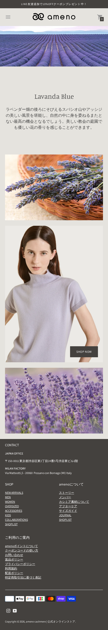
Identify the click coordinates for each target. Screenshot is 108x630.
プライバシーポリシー (20, 564)
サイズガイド (68, 510)
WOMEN (10, 502)
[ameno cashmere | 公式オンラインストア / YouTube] (15, 610)
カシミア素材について (74, 502)
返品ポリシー (14, 559)
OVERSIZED (12, 506)
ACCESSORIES (13, 510)
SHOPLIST (11, 524)
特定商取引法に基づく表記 (23, 577)
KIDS (8, 515)
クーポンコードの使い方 (21, 550)
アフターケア (68, 506)
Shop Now (84, 352)
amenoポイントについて (21, 546)
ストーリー (66, 492)
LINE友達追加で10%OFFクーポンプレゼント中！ (54, 4)
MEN (8, 497)
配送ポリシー (14, 573)
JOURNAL (65, 515)
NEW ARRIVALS (14, 492)
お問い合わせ (14, 555)
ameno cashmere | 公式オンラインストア (50, 621)
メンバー (65, 497)
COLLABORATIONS (16, 520)
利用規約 (11, 568)
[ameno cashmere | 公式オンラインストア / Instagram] (8, 610)
